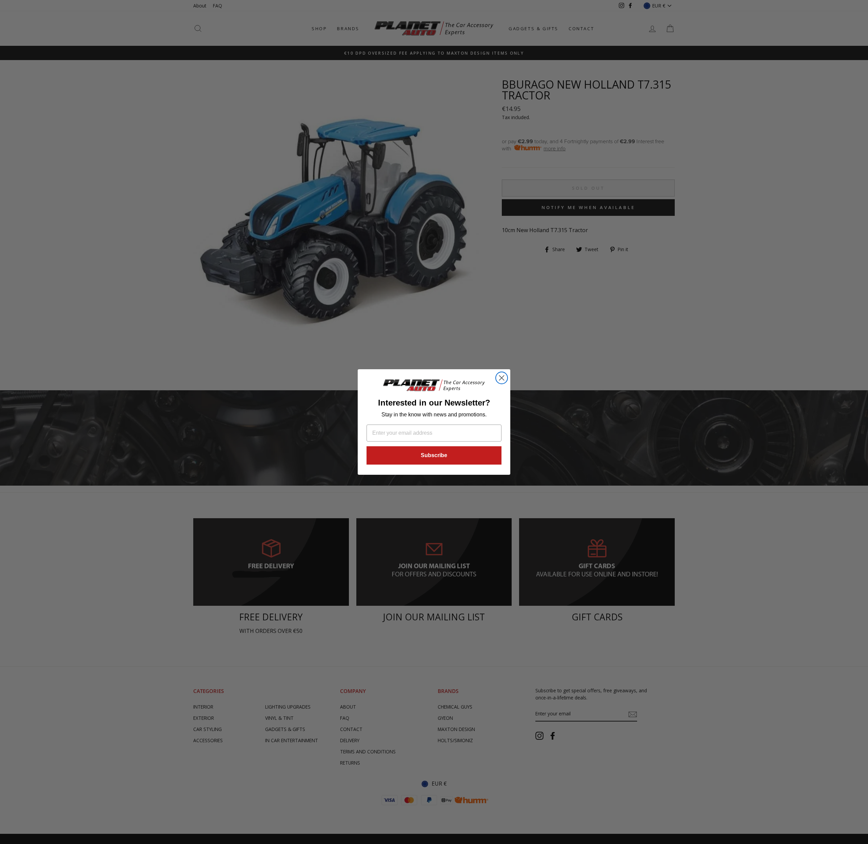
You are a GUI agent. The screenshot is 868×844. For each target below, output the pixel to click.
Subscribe (434, 455)
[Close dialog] (502, 378)
